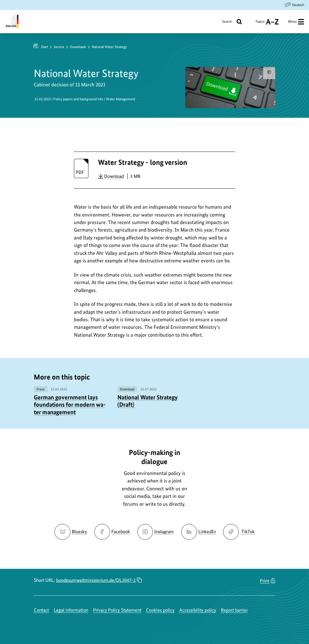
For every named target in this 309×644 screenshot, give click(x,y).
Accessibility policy (197, 610)
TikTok (247, 531)
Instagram (164, 531)
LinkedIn (207, 531)
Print (264, 581)
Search (227, 21)
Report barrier (234, 610)
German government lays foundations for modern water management (70, 405)
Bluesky (79, 531)
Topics (260, 23)
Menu (292, 21)
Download (114, 176)
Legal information (71, 610)
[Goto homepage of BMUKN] (11, 21)
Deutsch (298, 5)
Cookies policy (160, 610)
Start (44, 47)
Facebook (120, 531)
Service (59, 47)
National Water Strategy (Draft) (147, 401)
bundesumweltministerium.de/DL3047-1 (96, 580)
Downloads (78, 47)
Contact (41, 610)
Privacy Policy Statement (117, 610)
